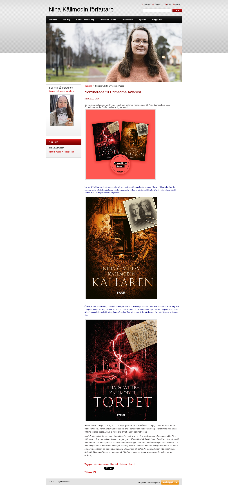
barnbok (114, 464)
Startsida (88, 86)
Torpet (132, 464)
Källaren (123, 464)
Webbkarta (159, 4)
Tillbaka (88, 472)
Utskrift (178, 4)
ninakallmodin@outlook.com (61, 152)
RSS (169, 4)
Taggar (88, 464)
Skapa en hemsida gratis (149, 482)
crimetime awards (102, 464)
